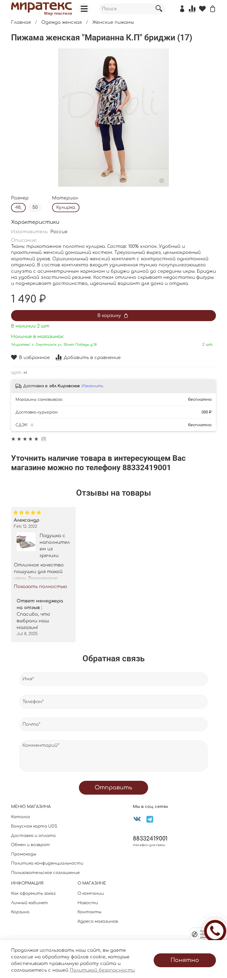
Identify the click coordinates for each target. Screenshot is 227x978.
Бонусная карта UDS (34, 826)
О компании (91, 893)
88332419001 (150, 839)
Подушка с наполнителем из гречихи (55, 545)
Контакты (89, 912)
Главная (21, 22)
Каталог (20, 817)
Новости (88, 903)
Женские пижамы (113, 22)
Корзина (20, 912)
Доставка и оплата (33, 835)
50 (35, 207)
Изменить (92, 386)
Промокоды (23, 854)
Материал (65, 198)
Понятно (185, 960)
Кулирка (65, 207)
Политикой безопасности (102, 970)
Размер (20, 198)
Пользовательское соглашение (45, 872)
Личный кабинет (29, 903)
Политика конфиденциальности (47, 863)
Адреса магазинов (98, 921)
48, (18, 207)
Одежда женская (61, 22)
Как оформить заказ (33, 893)
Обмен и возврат (30, 844)
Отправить (113, 787)
